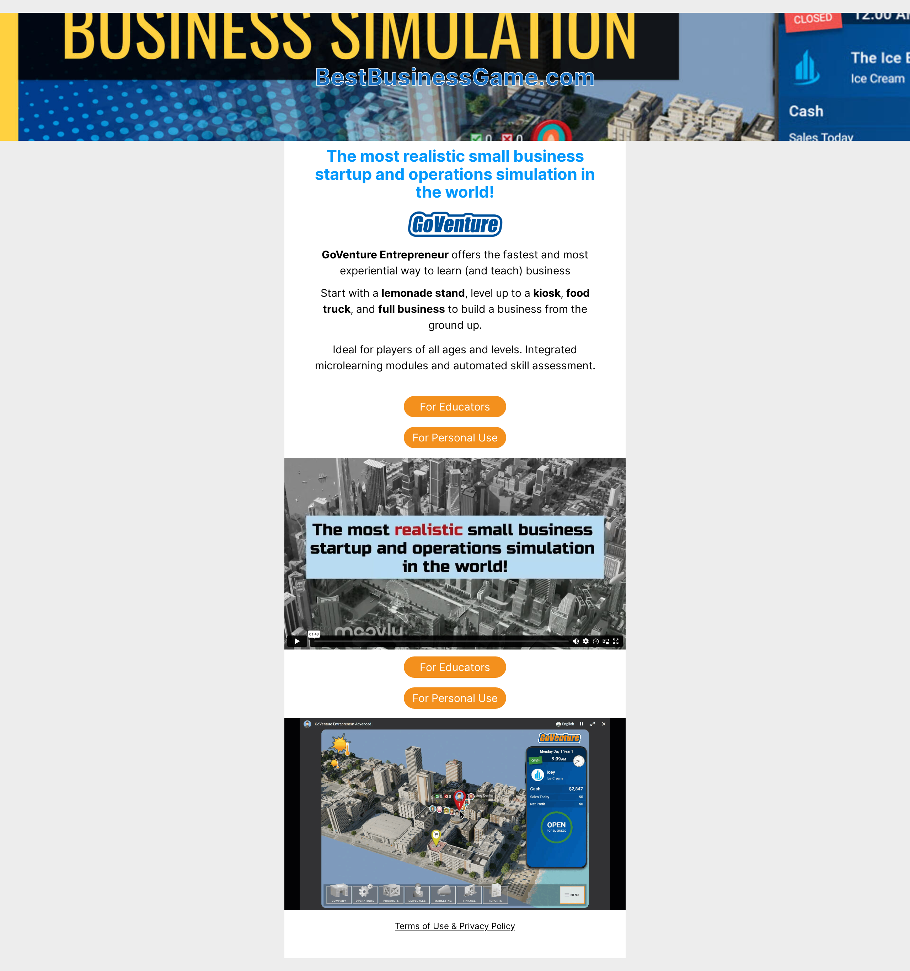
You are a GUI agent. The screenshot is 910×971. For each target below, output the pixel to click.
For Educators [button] (455, 406)
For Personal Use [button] (455, 437)
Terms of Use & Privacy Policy (455, 926)
